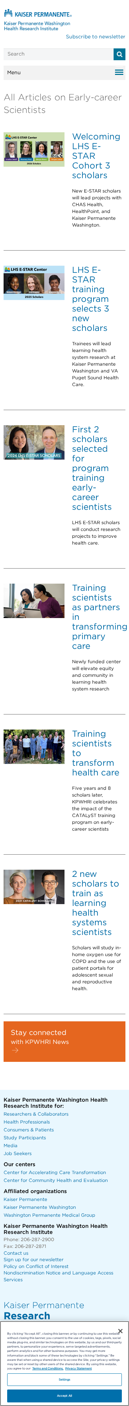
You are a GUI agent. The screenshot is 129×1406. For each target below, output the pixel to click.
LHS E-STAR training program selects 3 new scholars (90, 299)
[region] (64, 1363)
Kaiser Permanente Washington (40, 1207)
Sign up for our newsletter (33, 1260)
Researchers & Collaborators (36, 1114)
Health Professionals (27, 1122)
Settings (65, 1379)
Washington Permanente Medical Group (49, 1215)
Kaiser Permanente (25, 1199)
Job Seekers (18, 1153)
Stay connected (38, 1032)
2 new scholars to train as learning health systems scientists (95, 903)
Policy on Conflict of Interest (36, 1266)
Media (11, 1146)
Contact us (16, 1253)
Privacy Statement (78, 1368)
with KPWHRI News (40, 1042)
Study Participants (25, 1138)
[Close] (120, 1331)
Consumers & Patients (29, 1130)
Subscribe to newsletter (95, 36)
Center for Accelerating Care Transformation (55, 1172)
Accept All (64, 1395)
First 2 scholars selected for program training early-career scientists (92, 469)
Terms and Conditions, (47, 1368)
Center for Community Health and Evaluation (56, 1180)
